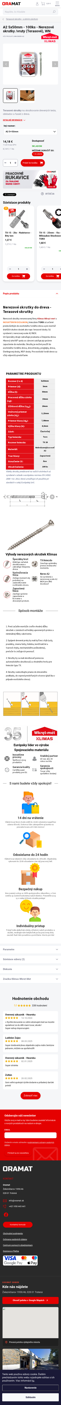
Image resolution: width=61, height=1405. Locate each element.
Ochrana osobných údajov (15, 1239)
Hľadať (54, 12)
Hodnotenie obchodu (30, 998)
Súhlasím (31, 1397)
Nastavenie (31, 1387)
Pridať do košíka (30, 163)
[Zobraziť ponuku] (30, 179)
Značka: (49, 45)
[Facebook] (5, 1214)
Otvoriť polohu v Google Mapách (28, 1300)
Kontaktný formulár (18, 1225)
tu (33, 1380)
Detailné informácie (12, 120)
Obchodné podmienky (13, 1233)
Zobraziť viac (30, 1095)
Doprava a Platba (11, 1251)
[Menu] (57, 3)
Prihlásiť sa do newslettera (18, 1153)
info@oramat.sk (16, 1200)
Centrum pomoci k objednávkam (18, 1245)
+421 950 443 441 (17, 1206)
